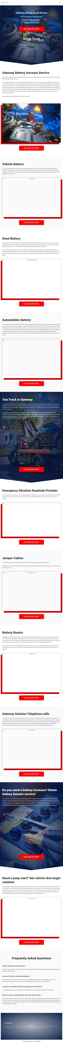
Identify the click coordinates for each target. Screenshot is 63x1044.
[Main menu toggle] (60, 2)
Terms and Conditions (27, 1041)
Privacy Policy (37, 1041)
